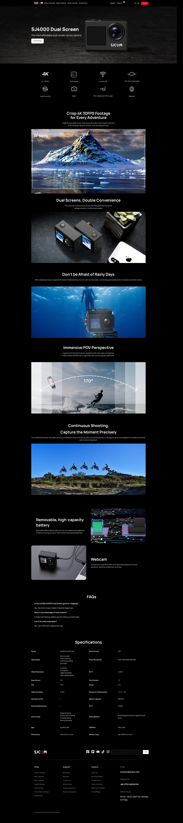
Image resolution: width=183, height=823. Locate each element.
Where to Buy (67, 784)
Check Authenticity (69, 788)
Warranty (66, 777)
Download (66, 773)
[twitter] (92, 752)
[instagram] (108, 752)
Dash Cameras (39, 780)
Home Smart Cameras (41, 792)
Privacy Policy (96, 780)
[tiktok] (103, 752)
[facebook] (87, 752)
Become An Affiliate (98, 788)
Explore (119, 3)
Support (112, 3)
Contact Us (66, 780)
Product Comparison (70, 792)
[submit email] (146, 752)
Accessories (83, 3)
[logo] (38, 3)
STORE (145, 3)
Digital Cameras (39, 784)
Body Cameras (61, 3)
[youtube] (98, 752)
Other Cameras (72, 3)
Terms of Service (97, 784)
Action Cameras (49, 3)
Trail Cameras (38, 788)
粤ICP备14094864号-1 (67, 812)
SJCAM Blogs (96, 792)
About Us (95, 773)
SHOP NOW (37, 41)
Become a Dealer (97, 777)
